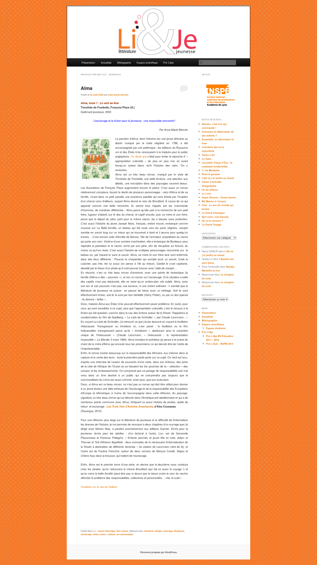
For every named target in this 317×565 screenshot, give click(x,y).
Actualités (106, 62)
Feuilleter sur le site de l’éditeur (99, 487)
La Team (206, 158)
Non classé (122, 531)
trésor (103, 534)
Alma (86, 88)
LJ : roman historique (104, 531)
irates (96, 534)
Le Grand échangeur (213, 212)
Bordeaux (179, 531)
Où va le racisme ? (212, 220)
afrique (158, 531)
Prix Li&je (168, 62)
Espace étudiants (215, 328)
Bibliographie (124, 62)
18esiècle (148, 531)
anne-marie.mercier (118, 94)
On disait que (139, 156)
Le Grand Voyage (211, 224)
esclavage (86, 534)
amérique (168, 531)
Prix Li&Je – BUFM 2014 (219, 343)
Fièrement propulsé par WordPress (158, 552)
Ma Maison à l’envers (214, 201)
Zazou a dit (208, 155)
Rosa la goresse (211, 174)
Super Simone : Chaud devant (219, 197)
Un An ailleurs (210, 189)
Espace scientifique (147, 62)
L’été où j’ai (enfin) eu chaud (218, 178)
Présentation (88, 62)
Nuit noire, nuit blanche (215, 216)
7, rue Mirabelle (210, 170)
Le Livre (206, 193)
